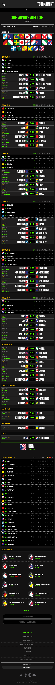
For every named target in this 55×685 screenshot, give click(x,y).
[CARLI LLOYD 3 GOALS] (14, 588)
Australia (21, 171)
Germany (21, 123)
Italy (41, 171)
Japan (41, 224)
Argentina (21, 224)
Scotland (42, 220)
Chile (23, 316)
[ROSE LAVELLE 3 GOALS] (40, 607)
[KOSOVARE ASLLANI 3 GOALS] (40, 588)
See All (27, 611)
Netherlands (44, 272)
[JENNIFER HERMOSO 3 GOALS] (14, 607)
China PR (42, 123)
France (22, 75)
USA (23, 321)
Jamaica (42, 176)
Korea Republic (45, 75)
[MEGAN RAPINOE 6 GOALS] (14, 561)
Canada (22, 268)
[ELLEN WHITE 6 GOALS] (14, 570)
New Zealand (20, 272)
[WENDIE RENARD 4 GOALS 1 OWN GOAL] (14, 579)
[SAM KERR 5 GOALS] (40, 570)
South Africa (44, 128)
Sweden (42, 316)
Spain (23, 128)
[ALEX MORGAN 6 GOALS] (40, 561)
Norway (22, 79)
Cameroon (43, 268)
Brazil (22, 176)
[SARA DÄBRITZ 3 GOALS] (14, 598)
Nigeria (41, 79)
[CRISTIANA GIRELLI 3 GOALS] (40, 598)
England (21, 220)
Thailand (42, 321)
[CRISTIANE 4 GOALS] (40, 579)
